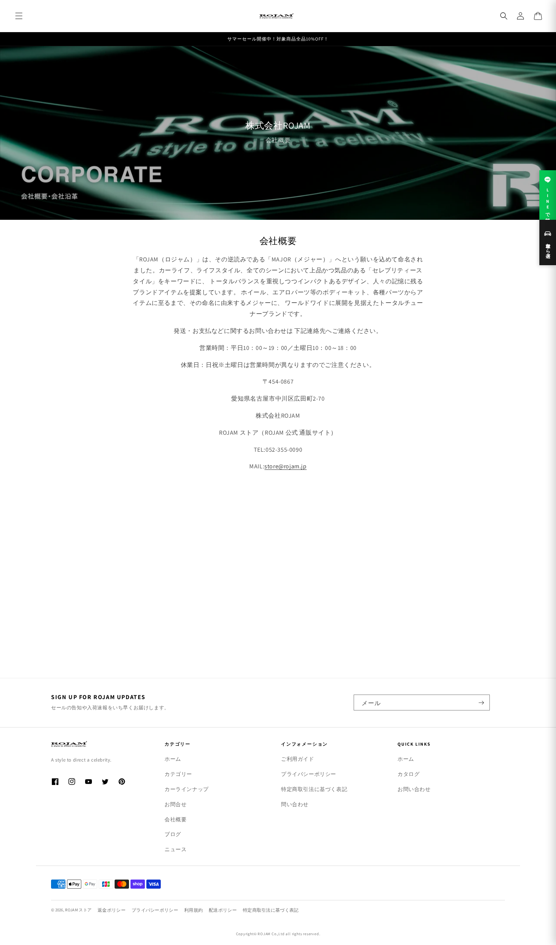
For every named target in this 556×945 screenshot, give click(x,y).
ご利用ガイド (297, 758)
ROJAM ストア (78, 909)
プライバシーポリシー (308, 774)
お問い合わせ (414, 789)
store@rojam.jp (285, 466)
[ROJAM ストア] (96, 744)
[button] (19, 16)
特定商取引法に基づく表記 (314, 789)
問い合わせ (295, 804)
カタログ (408, 774)
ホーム (173, 758)
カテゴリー (178, 774)
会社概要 (175, 819)
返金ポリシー (112, 910)
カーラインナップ (187, 789)
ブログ (173, 834)
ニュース (175, 849)
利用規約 (193, 910)
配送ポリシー (223, 910)
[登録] (481, 702)
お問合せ (175, 804)
